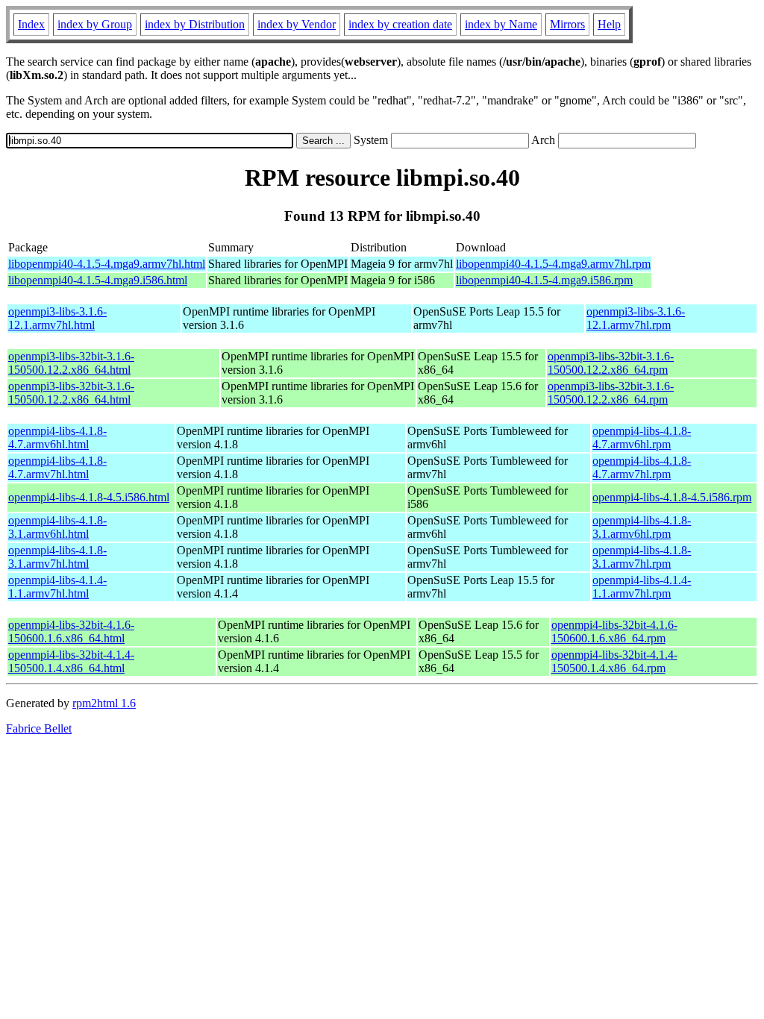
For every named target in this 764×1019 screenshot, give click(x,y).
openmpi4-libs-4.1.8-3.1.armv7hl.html (57, 557)
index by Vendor (296, 24)
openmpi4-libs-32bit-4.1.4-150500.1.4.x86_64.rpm (614, 661)
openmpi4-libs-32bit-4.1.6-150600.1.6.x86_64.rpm (614, 631)
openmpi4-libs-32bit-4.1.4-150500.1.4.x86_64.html (71, 661)
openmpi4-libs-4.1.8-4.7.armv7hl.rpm (641, 467)
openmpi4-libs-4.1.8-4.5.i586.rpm (671, 497)
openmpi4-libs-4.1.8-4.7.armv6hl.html (57, 437)
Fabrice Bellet (39, 728)
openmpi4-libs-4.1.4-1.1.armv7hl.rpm (641, 587)
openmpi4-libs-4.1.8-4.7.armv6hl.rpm (641, 437)
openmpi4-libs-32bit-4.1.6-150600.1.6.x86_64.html (71, 631)
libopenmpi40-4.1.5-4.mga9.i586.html (97, 280)
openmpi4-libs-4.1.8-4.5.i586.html (88, 497)
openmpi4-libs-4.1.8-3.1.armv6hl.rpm (641, 527)
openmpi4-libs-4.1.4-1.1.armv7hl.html (57, 587)
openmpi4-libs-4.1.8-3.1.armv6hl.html (57, 527)
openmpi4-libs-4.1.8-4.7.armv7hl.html (57, 467)
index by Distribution (195, 24)
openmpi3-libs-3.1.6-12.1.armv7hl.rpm (635, 318)
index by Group (94, 24)
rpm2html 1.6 (104, 703)
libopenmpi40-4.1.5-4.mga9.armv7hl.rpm (553, 263)
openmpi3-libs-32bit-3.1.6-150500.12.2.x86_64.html (71, 363)
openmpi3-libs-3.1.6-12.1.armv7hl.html (57, 318)
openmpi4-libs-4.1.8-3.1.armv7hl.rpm (641, 557)
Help (609, 24)
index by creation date (400, 24)
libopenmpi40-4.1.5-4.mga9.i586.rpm (544, 280)
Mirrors (567, 24)
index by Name (501, 24)
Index (31, 24)
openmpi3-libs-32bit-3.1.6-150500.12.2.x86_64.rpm (611, 363)
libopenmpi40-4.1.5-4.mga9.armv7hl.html (106, 263)
